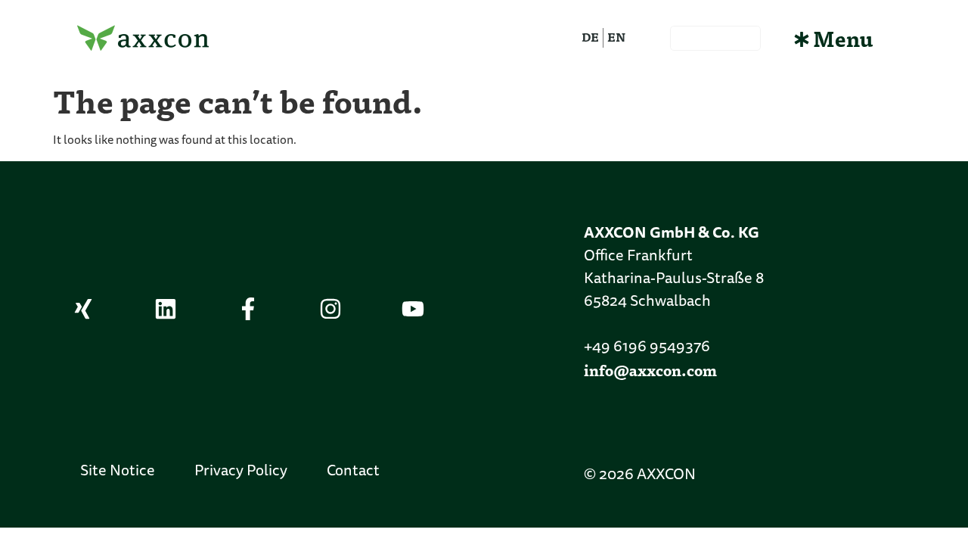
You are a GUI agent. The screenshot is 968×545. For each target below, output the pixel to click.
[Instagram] (330, 309)
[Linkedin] (165, 309)
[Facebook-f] (248, 309)
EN (616, 36)
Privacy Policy (240, 471)
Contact (353, 471)
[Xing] (83, 309)
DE (590, 36)
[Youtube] (413, 309)
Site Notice (117, 471)
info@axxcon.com (650, 369)
